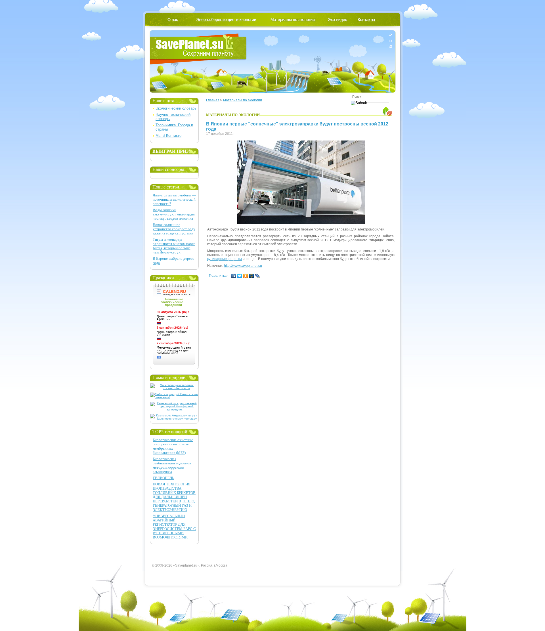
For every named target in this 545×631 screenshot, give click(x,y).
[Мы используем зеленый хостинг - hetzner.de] (174, 388)
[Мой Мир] (252, 276)
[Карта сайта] (390, 45)
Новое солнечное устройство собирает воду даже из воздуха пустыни (174, 229)
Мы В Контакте (168, 135)
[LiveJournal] (258, 276)
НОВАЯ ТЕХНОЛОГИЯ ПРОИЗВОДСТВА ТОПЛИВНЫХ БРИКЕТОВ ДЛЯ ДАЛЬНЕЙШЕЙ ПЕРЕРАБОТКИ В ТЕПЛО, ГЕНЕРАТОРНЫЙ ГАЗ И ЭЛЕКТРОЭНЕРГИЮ (174, 497)
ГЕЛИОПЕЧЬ (163, 478)
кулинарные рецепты (224, 259)
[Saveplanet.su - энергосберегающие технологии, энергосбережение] (198, 48)
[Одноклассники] (246, 276)
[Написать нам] (390, 40)
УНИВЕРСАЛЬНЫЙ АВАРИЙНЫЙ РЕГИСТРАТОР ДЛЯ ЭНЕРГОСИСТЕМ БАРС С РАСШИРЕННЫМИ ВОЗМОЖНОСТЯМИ (174, 526)
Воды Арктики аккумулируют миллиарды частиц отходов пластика (174, 214)
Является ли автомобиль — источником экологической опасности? (174, 199)
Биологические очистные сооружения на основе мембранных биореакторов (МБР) (173, 446)
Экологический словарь (176, 108)
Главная (212, 100)
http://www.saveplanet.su (243, 266)
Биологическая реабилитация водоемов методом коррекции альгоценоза (172, 465)
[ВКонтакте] (234, 276)
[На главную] (390, 35)
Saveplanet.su (186, 565)
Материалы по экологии (242, 100)
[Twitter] (240, 276)
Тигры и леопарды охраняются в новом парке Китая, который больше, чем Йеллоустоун (174, 245)
